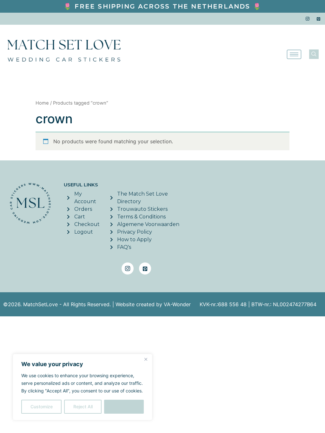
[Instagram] (307, 18)
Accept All (124, 406)
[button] (314, 54)
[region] (82, 387)
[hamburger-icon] (294, 54)
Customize (41, 406)
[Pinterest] (318, 18)
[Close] (145, 359)
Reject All (83, 406)
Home (42, 103)
